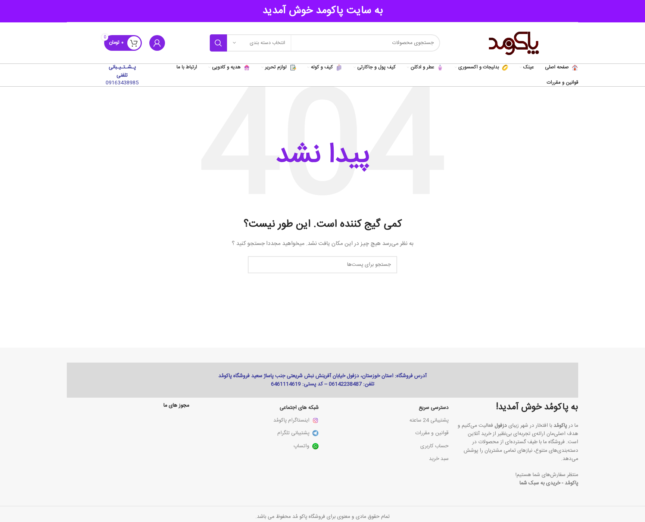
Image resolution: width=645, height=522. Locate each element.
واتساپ (301, 446)
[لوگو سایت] (513, 43)
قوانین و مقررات (432, 433)
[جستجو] (218, 43)
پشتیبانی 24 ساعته (429, 420)
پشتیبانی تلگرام (293, 433)
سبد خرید (439, 458)
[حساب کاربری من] (157, 42)
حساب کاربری (434, 446)
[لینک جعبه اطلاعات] (122, 75)
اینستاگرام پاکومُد (291, 420)
